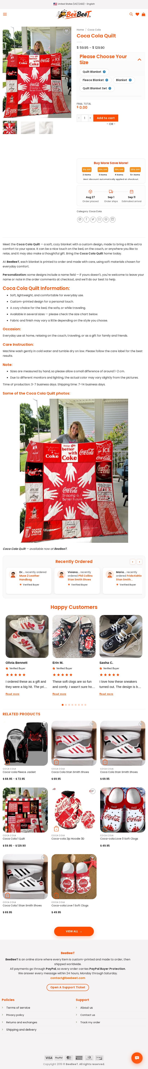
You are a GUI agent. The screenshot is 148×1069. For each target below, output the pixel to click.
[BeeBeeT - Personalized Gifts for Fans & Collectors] (74, 14)
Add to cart (106, 118)
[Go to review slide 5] (76, 705)
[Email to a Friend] (100, 220)
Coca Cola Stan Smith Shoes (70, 772)
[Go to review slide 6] (79, 705)
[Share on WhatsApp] (80, 220)
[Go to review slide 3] (69, 705)
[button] (74, 4)
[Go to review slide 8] (85, 705)
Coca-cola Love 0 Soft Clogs (119, 838)
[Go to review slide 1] (63, 705)
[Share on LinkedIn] (113, 220)
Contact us (87, 1015)
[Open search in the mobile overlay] (131, 14)
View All (72, 931)
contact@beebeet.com (67, 978)
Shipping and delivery (21, 1030)
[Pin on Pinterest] (106, 220)
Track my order (90, 1022)
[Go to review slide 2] (66, 705)
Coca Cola (94, 30)
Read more (12, 693)
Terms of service (18, 1008)
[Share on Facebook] (87, 220)
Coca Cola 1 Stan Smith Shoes (22, 905)
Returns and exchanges (21, 1022)
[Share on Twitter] (93, 220)
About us (86, 1008)
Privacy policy (15, 1015)
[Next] (65, 72)
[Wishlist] (137, 14)
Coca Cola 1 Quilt (14, 838)
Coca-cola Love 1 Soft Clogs (69, 905)
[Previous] (8, 72)
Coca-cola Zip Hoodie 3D (67, 838)
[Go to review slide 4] (72, 705)
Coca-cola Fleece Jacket (19, 772)
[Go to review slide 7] (82, 705)
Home (80, 30)
